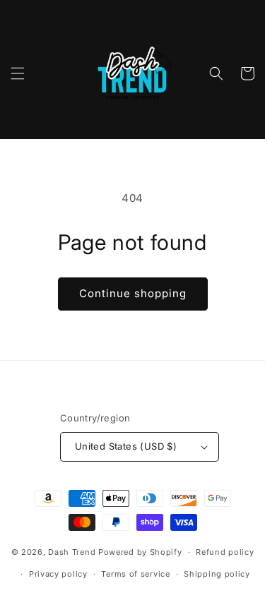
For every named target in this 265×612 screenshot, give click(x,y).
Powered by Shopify (140, 552)
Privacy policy (58, 574)
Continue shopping (133, 293)
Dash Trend (71, 552)
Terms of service (135, 574)
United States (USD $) (126, 446)
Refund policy (225, 552)
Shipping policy (217, 574)
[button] (17, 73)
